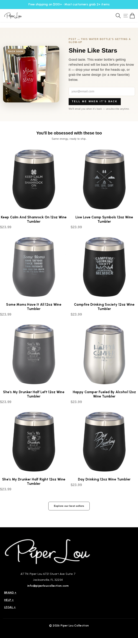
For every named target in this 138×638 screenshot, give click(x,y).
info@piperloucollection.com (48, 585)
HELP (9, 600)
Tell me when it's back (95, 101)
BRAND (10, 592)
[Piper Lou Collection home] (48, 551)
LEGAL (10, 607)
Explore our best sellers (69, 505)
